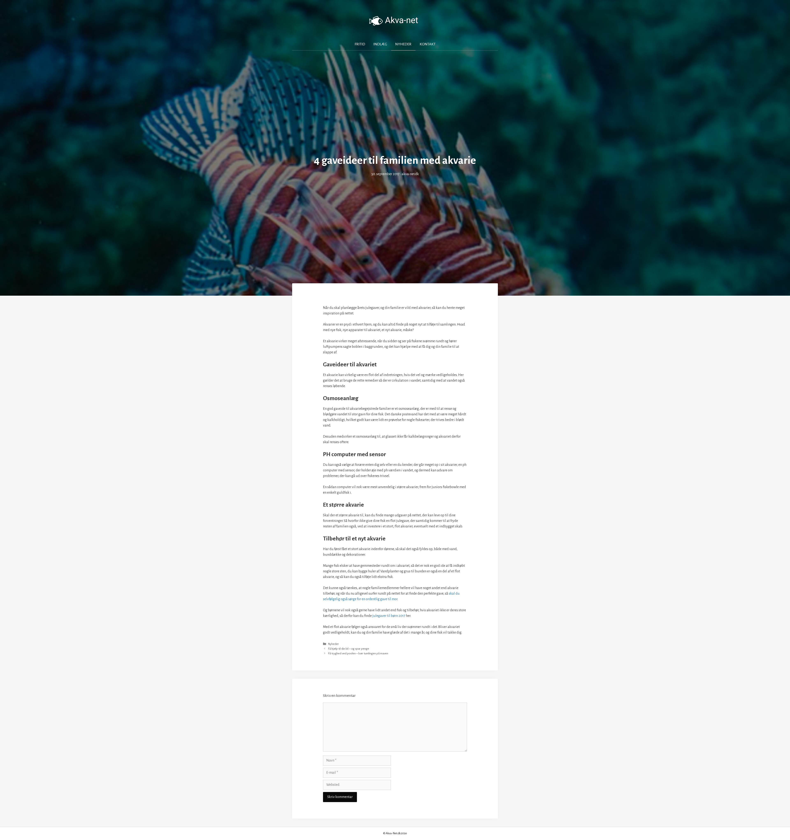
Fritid (360, 44)
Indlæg (380, 44)
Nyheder (403, 44)
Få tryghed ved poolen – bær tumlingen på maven (358, 653)
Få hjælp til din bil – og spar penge (348, 648)
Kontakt (428, 44)
